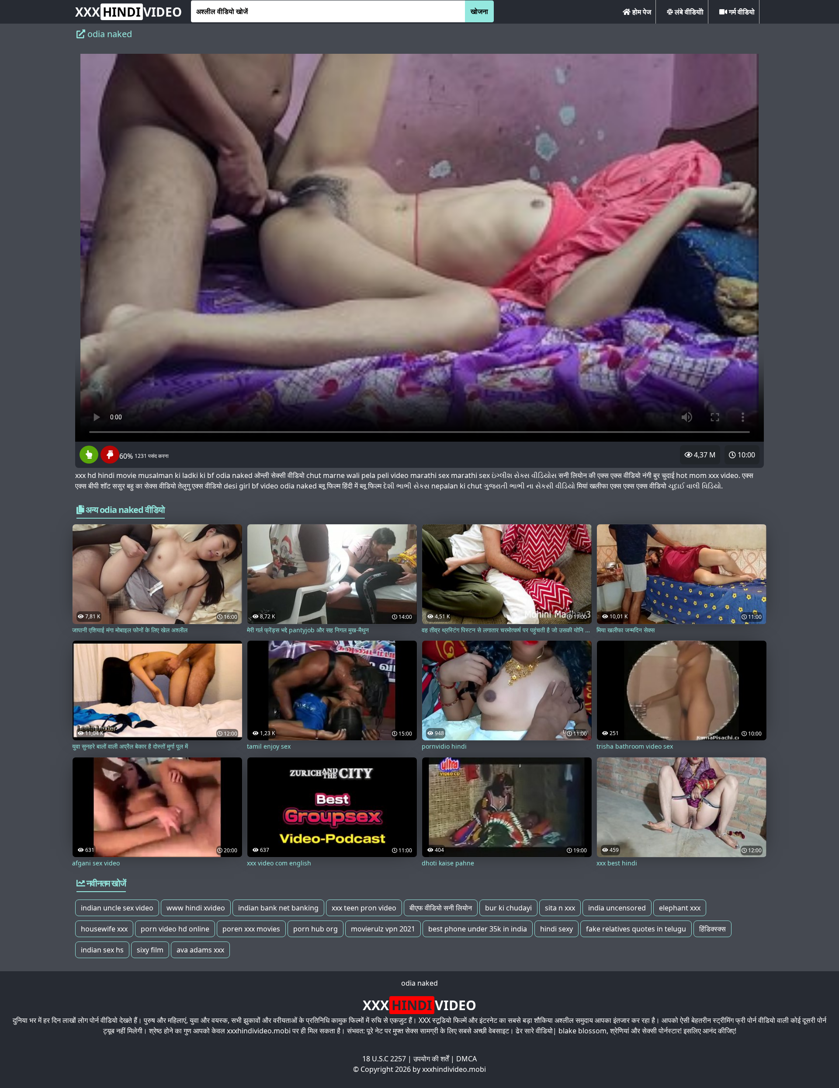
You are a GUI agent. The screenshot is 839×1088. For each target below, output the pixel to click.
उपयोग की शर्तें (431, 1059)
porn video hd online (175, 929)
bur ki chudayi (508, 908)
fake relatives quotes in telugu (636, 929)
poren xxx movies (251, 929)
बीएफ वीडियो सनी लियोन (440, 908)
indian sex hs (102, 950)
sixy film (150, 950)
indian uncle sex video (117, 908)
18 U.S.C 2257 (384, 1059)
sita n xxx (560, 908)
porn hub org (315, 929)
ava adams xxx (200, 950)
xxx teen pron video (364, 908)
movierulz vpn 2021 (383, 929)
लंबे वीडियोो (688, 12)
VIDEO (128, 11)
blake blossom (582, 1031)
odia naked (419, 983)
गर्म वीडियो (741, 12)
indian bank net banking (278, 908)
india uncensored (617, 908)
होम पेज (641, 12)
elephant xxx (679, 908)
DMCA (466, 1059)
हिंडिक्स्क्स (712, 929)
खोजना (479, 11)
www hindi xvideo (195, 908)
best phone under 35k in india (477, 929)
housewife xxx (104, 929)
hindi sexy (556, 929)
